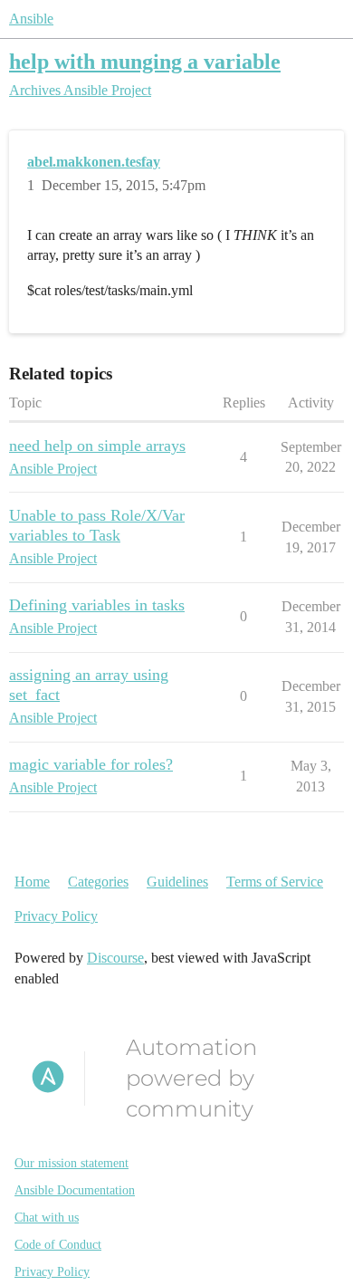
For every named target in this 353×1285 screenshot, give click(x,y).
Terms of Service (274, 881)
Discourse (115, 957)
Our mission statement (71, 1163)
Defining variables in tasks (97, 605)
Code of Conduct (57, 1244)
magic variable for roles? (91, 764)
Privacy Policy (56, 916)
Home (32, 881)
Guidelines (177, 881)
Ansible (31, 18)
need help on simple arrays (97, 445)
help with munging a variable (145, 61)
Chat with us (46, 1217)
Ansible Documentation (74, 1190)
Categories (98, 881)
